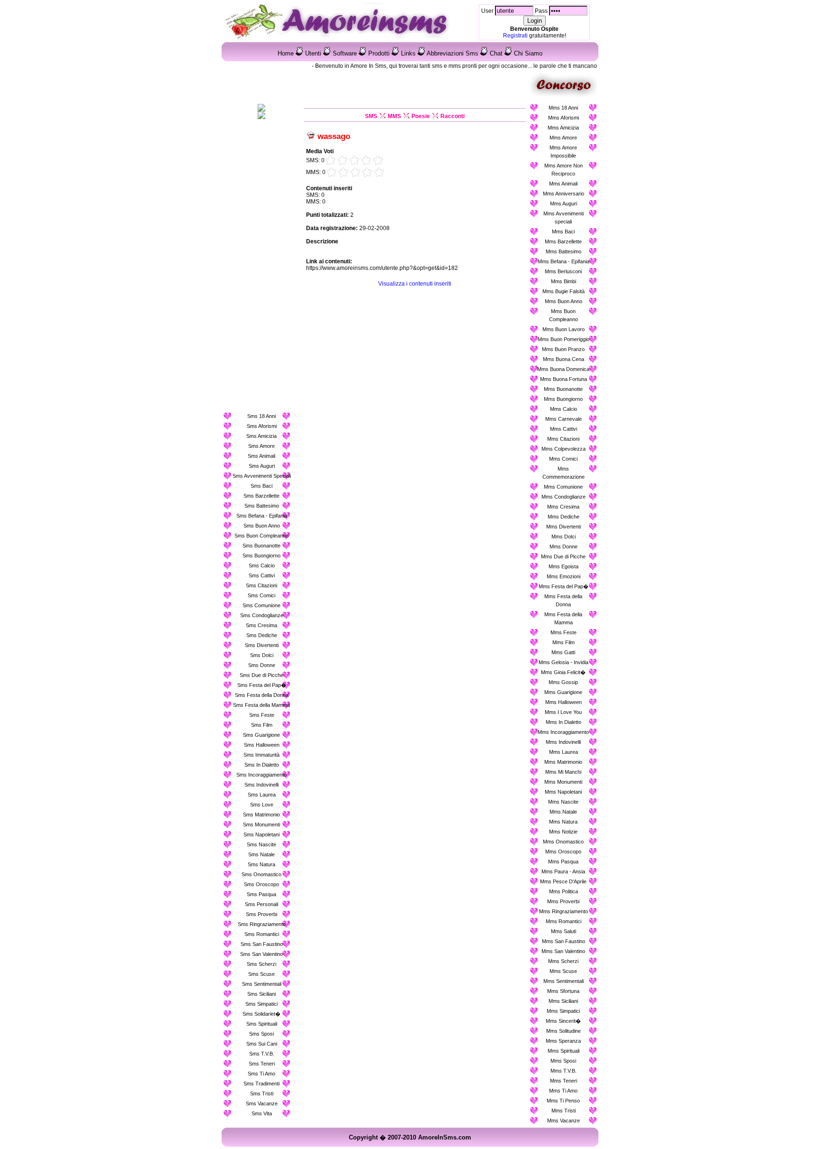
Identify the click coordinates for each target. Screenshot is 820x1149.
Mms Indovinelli (563, 742)
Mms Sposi (563, 1061)
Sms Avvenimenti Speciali (262, 476)
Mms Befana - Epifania (563, 261)
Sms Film (261, 725)
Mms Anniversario (563, 193)
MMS (394, 116)
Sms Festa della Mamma (261, 705)
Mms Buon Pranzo (563, 349)
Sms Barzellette (261, 496)
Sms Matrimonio (261, 814)
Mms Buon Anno (563, 301)
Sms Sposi (261, 1034)
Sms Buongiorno (261, 555)
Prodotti (379, 53)
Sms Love (261, 804)
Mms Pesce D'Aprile (563, 881)
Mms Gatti (563, 652)
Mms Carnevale (563, 419)
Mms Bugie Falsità (563, 291)
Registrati (515, 35)
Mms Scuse (563, 971)
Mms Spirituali (563, 1051)
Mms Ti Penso (563, 1100)
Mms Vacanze (563, 1120)
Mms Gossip (563, 682)
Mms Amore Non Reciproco (563, 169)
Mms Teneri (563, 1081)
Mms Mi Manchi (563, 772)
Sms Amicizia (261, 436)
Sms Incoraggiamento (261, 775)
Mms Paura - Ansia (563, 871)
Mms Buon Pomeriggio (563, 339)
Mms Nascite (563, 802)
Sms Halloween (262, 745)
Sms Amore (261, 446)
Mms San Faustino (563, 941)
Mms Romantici (563, 921)
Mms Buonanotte (563, 389)
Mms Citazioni (563, 439)
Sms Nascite (261, 844)
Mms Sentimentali (563, 981)
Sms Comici (261, 595)
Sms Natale (261, 854)
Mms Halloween (563, 702)
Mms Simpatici (563, 1011)
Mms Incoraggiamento (563, 732)
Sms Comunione (261, 605)
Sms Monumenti (261, 824)
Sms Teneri (262, 1063)
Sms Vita (262, 1113)
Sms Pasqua (261, 894)
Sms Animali (261, 456)
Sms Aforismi (262, 426)
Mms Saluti (563, 931)
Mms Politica (563, 891)
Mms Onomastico (563, 841)
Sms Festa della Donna (262, 695)
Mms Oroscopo (563, 851)
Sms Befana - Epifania (261, 516)
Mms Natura (563, 822)
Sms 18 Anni (261, 416)
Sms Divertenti (262, 645)
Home (286, 53)
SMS (371, 116)
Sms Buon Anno (261, 525)
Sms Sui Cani (261, 1044)
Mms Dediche (563, 516)
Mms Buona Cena (563, 359)
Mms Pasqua (563, 861)
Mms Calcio (563, 409)
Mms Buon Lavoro (563, 329)
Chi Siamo (528, 53)
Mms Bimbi (563, 281)
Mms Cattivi (563, 429)
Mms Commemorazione (563, 473)
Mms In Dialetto (563, 722)
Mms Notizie (563, 831)
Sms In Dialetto (261, 765)
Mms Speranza (563, 1041)
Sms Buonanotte (261, 545)
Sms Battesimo (261, 506)
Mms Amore (563, 137)
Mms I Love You (563, 712)
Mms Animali (563, 183)
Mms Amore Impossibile (563, 151)
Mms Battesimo (563, 251)
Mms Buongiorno (563, 399)
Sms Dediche (261, 635)
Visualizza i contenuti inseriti (414, 283)
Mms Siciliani (563, 1001)
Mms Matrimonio (563, 762)
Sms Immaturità (261, 755)
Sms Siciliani (261, 994)
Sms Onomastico (261, 874)
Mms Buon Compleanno (563, 315)
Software (345, 53)
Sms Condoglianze (261, 615)
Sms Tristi (261, 1093)
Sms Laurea (262, 794)
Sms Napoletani (261, 834)
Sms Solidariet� (261, 1014)
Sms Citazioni (261, 585)
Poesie (420, 116)
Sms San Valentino (261, 954)
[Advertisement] (261, 267)
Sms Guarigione (261, 735)
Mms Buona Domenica (563, 369)
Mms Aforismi (563, 117)
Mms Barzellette (563, 241)
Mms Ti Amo (563, 1090)
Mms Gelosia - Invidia (563, 662)
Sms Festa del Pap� (261, 685)
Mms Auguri (563, 203)
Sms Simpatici (261, 1004)
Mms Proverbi (563, 901)
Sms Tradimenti (261, 1083)
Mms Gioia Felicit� (563, 672)
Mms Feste (563, 632)
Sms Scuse (261, 974)
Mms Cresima (563, 507)
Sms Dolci (261, 655)
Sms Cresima (261, 625)
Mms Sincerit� (563, 1021)
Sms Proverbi (261, 914)
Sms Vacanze (262, 1103)
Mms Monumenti (563, 782)
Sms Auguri (262, 466)
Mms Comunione (563, 487)
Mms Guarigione (563, 692)
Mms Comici (563, 459)
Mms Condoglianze (563, 497)
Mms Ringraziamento (563, 911)
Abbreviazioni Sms (452, 53)
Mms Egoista (563, 566)
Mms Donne (564, 546)
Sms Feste (261, 715)
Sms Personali (261, 904)
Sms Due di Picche (261, 675)
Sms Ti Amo (261, 1073)
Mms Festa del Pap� (563, 586)
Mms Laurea (563, 752)
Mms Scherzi (563, 961)
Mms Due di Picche (563, 556)
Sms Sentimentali (261, 984)
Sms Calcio (262, 565)
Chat (496, 53)
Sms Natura (261, 864)
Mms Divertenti (563, 526)
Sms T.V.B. (261, 1053)
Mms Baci (563, 231)
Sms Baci (261, 486)
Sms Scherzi (261, 964)
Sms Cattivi (262, 575)
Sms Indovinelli (261, 785)
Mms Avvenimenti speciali (563, 217)
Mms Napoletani (563, 792)
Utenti (313, 53)
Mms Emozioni (563, 576)
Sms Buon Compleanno (261, 535)
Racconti (452, 116)
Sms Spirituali (261, 1024)
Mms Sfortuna (563, 991)
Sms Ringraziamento (262, 924)
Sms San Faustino (262, 944)
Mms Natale (563, 812)
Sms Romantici (261, 934)
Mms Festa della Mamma (563, 618)
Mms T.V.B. (563, 1071)
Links (408, 53)
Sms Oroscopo (261, 884)
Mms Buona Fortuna (563, 379)
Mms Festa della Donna (563, 600)
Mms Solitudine (563, 1031)
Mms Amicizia (563, 127)
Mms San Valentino (563, 951)
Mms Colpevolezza (563, 449)
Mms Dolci (563, 536)
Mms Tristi (563, 1110)
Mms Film (563, 642)
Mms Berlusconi (563, 271)
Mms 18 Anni (563, 108)
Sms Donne (261, 665)
